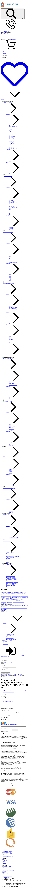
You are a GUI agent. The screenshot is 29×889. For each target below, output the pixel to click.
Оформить (13, 39)
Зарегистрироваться (5, 673)
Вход (2, 656)
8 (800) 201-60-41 (5, 31)
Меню (6, 611)
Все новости (3, 603)
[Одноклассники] (3, 723)
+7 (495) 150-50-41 (5, 30)
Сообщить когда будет (8, 701)
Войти (22, 655)
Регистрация (6, 656)
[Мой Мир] (5, 723)
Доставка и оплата (13, 724)
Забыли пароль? (8, 662)
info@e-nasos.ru (4, 33)
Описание (3, 724)
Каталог (3, 99)
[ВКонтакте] (1, 723)
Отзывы (7, 724)
